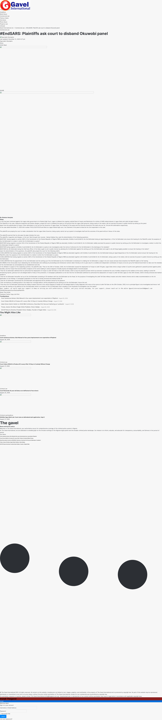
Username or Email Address (8, 708)
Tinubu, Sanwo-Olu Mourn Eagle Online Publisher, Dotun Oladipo (20, 307)
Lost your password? (6, 719)
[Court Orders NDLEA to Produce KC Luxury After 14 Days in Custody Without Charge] (15, 342)
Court (12, 290)
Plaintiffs (21, 290)
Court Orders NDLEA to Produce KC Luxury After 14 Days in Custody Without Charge (26, 301)
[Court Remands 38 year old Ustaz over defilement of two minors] (15, 368)
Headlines (3, 335)
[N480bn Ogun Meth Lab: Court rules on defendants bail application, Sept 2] (15, 395)
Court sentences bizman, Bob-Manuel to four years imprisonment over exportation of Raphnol (29, 298)
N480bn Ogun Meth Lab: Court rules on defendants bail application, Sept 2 (22, 417)
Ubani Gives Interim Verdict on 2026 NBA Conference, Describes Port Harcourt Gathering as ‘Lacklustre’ (32, 304)
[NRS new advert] (47, 93)
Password (3, 711)
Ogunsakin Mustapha (6, 41)
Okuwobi (16, 290)
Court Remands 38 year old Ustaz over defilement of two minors (19, 390)
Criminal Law (3, 362)
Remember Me (5, 713)
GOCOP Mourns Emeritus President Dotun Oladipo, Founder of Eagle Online (23, 310)
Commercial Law (4, 30)
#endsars (8, 290)
